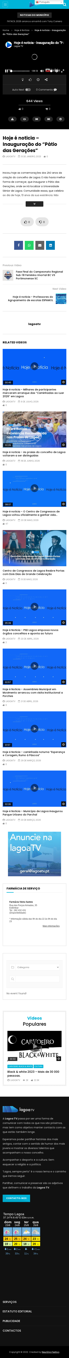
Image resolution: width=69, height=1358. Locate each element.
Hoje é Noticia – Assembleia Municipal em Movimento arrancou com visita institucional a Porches (33, 692)
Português (44, 2)
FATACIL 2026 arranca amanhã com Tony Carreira (34, 21)
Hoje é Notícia (22, 30)
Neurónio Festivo (50, 1352)
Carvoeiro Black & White (20, 1066)
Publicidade (11, 1321)
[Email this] (39, 245)
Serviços (10, 1302)
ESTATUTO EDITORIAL (17, 1311)
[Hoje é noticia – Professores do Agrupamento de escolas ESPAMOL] (61, 298)
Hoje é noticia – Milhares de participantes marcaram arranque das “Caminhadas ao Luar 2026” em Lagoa (33, 393)
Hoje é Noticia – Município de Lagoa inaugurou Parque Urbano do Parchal (33, 812)
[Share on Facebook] (18, 245)
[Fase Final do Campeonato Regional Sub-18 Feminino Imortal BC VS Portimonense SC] (8, 275)
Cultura (38, 1066)
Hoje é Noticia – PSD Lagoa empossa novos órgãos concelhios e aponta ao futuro (30, 631)
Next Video (59, 289)
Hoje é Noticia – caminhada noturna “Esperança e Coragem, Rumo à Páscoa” (34, 753)
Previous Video (12, 265)
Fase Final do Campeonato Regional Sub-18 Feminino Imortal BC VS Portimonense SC (39, 275)
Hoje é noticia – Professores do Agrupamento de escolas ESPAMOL (30, 298)
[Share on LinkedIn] (50, 245)
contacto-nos (16, 1198)
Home (6, 30)
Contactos (12, 1331)
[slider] (20, 71)
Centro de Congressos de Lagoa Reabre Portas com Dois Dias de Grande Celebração (33, 572)
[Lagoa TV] (34, 4)
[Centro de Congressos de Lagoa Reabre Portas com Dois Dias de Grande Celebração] (34, 548)
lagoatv (10, 156)
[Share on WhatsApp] (29, 245)
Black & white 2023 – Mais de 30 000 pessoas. (33, 1074)
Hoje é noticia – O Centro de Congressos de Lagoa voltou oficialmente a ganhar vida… (31, 513)
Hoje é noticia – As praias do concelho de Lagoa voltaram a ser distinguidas (34, 453)
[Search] (64, 4)
